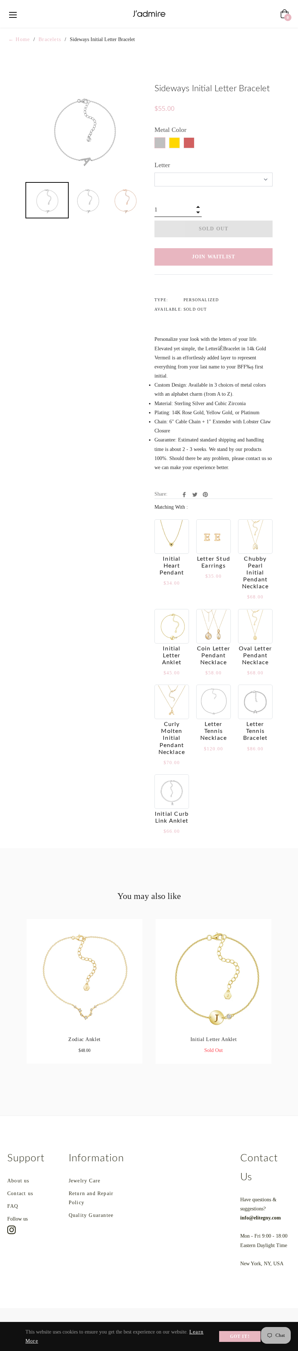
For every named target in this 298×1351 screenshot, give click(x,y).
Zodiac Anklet (84, 1039)
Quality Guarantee (91, 1215)
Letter (162, 165)
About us (18, 1180)
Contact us (20, 1193)
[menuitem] (47, 200)
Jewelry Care (84, 1180)
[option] (84, 997)
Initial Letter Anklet (213, 1039)
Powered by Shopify (97, 1320)
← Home (19, 39)
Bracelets (50, 39)
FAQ (13, 1206)
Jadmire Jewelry (47, 1320)
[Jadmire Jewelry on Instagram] (11, 1229)
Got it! (240, 1336)
